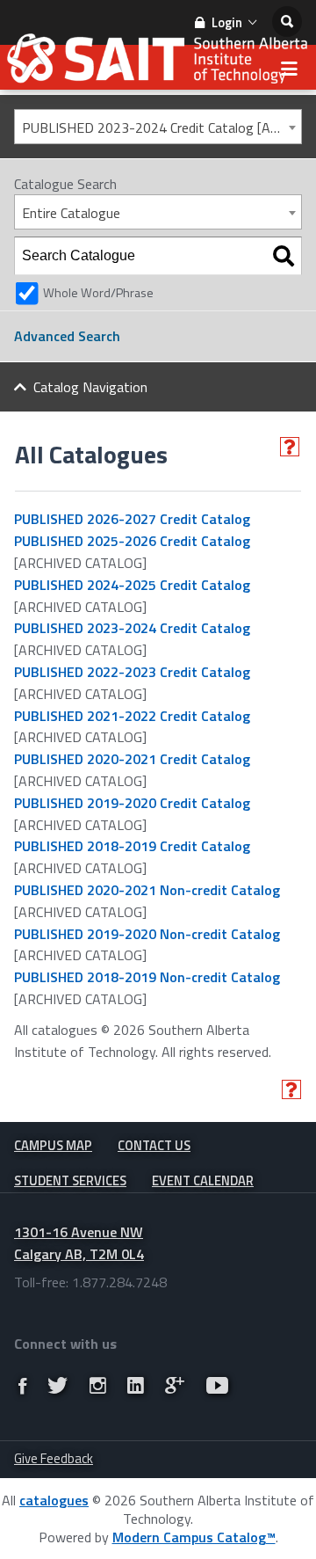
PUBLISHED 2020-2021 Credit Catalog (132, 758)
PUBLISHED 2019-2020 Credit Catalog (132, 802)
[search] (287, 21)
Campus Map (53, 1145)
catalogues (54, 1500)
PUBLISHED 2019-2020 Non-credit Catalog (147, 933)
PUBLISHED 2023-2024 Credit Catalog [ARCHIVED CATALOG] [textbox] (161, 127)
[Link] (22, 1386)
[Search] (283, 256)
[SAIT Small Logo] (158, 63)
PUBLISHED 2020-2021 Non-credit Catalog (147, 889)
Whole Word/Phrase (98, 292)
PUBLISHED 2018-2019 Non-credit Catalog (147, 976)
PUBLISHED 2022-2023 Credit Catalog (132, 671)
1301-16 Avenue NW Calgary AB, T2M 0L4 (79, 1242)
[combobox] (158, 126)
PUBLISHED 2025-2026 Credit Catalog (132, 540)
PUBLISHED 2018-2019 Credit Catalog (132, 845)
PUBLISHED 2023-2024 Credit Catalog (132, 627)
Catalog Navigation (90, 386)
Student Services (70, 1180)
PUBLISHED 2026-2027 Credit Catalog (132, 518)
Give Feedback (53, 1458)
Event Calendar (203, 1180)
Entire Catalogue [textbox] (71, 212)
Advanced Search (67, 335)
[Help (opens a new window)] (289, 446)
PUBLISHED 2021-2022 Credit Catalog (132, 715)
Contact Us (154, 1145)
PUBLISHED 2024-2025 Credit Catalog (132, 584)
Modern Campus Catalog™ (194, 1537)
